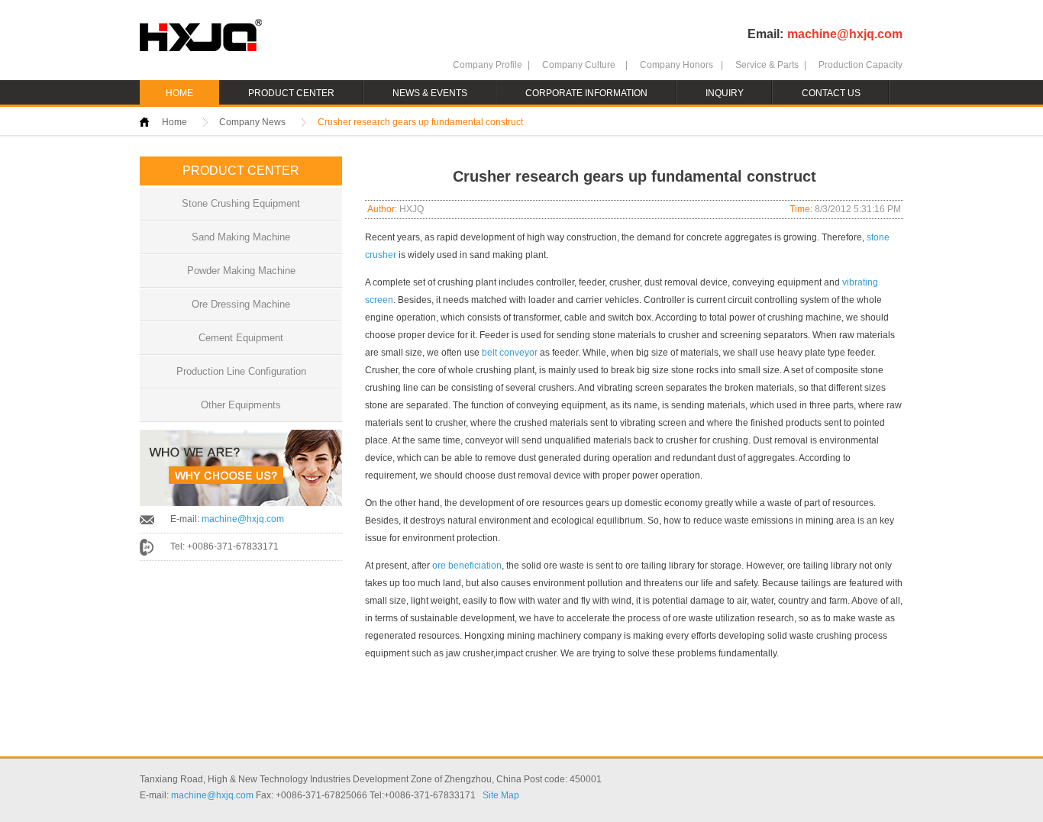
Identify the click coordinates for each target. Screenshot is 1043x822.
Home (174, 122)
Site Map (501, 795)
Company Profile (487, 65)
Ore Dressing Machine (241, 304)
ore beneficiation (467, 565)
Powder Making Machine (241, 270)
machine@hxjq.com (845, 33)
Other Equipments (241, 405)
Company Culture (578, 65)
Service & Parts (767, 65)
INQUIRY (725, 93)
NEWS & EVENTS (429, 93)
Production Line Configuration (241, 371)
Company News (252, 122)
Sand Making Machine (241, 237)
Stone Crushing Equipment (241, 203)
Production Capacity (861, 65)
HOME (179, 93)
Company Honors (676, 65)
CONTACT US (831, 93)
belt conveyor (510, 352)
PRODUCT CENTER (291, 93)
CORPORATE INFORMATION (586, 93)
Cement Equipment (241, 337)
